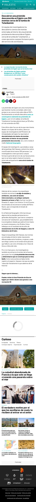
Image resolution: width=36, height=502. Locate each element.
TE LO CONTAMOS (6, 370)
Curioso (6, 339)
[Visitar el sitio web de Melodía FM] (9, 483)
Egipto (5, 309)
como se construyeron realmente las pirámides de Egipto (17, 116)
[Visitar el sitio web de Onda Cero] (22, 479)
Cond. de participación (10, 495)
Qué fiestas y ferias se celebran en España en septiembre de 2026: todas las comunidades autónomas (25, 433)
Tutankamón (29, 309)
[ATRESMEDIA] (18, 470)
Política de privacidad (16, 493)
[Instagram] (7, 94)
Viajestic (4, 313)
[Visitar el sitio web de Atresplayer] (18, 483)
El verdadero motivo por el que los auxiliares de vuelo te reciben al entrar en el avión (17, 410)
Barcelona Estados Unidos (20, 1)
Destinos (12, 8)
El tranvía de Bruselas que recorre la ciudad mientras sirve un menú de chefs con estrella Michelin (9, 433)
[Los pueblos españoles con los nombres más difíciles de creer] (10, 444)
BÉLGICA (4, 429)
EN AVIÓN (4, 405)
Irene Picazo (10, 92)
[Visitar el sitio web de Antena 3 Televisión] (7, 475)
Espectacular (18, 344)
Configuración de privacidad (23, 495)
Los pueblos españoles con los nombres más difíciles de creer (9, 454)
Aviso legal (7, 493)
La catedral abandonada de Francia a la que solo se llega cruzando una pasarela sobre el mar (17, 376)
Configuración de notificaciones (14, 498)
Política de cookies (26, 493)
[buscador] (30, 5)
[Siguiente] (33, 1)
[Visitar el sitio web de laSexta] (14, 475)
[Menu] (34, 4)
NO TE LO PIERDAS (23, 429)
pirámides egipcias (16, 309)
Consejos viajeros (28, 8)
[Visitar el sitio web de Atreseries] (14, 479)
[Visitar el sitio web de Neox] (22, 475)
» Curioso (9, 313)
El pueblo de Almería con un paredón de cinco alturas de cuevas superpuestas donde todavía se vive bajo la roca (25, 455)
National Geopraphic (13, 143)
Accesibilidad (26, 498)
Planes (19, 8)
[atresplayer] (27, 5)
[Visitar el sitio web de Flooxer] (27, 483)
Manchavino (30, 1)
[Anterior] (12, 1)
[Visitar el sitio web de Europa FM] (29, 479)
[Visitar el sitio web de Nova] (29, 475)
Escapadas (5, 8)
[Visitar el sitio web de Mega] (7, 479)
